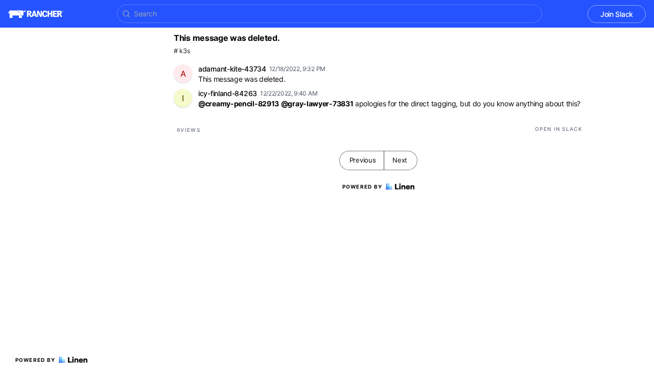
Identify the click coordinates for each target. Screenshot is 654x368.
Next (399, 160)
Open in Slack (558, 129)
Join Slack (616, 14)
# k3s (182, 51)
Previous (362, 160)
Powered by (35, 360)
